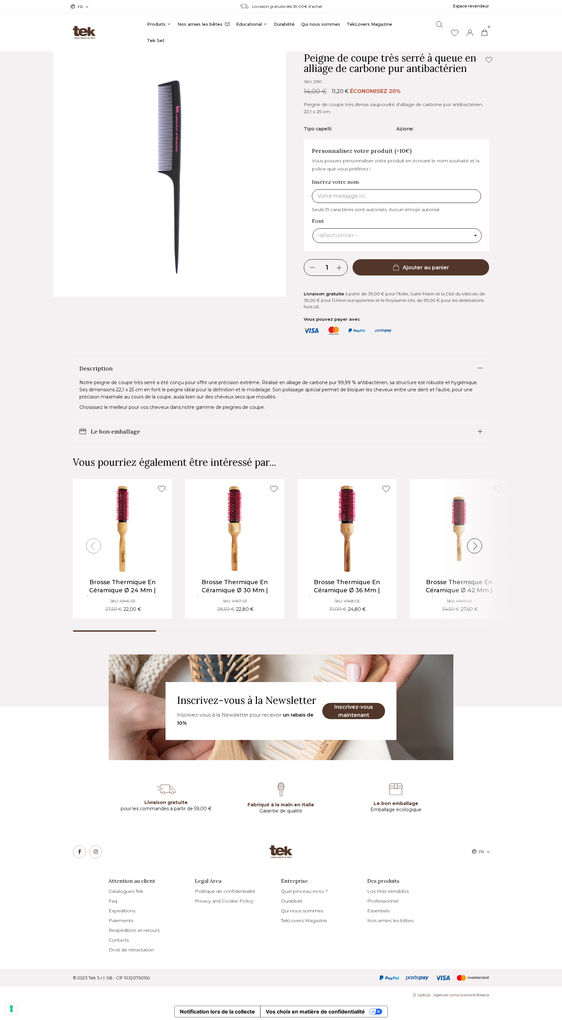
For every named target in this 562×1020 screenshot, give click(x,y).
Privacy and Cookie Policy (224, 901)
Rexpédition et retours (134, 930)
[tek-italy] (84, 29)
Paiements (121, 920)
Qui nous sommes (302, 911)
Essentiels (378, 911)
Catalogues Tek (126, 891)
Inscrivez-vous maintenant (353, 711)
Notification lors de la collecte (217, 1011)
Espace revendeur (471, 6)
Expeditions (122, 911)
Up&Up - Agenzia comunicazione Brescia (453, 995)
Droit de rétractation (131, 950)
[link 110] (79, 851)
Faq (113, 901)
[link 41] (455, 33)
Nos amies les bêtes (390, 920)
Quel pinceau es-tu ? (304, 891)
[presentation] (93, 546)
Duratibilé (291, 901)
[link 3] (470, 33)
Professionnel (382, 901)
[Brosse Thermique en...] (122, 529)
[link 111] (95, 851)
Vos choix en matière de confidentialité (315, 1011)
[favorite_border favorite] (161, 489)
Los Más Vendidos (388, 891)
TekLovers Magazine (304, 920)
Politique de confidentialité (225, 891)
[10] (11, 1008)
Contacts (119, 940)
